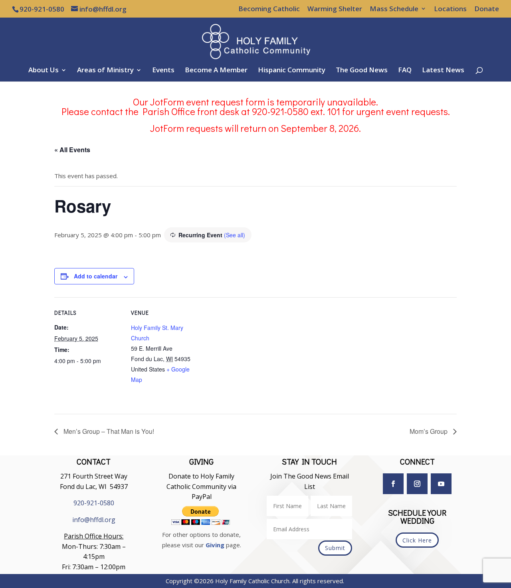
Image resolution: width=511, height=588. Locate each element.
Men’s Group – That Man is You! (108, 431)
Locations (450, 9)
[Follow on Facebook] (393, 483)
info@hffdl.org (93, 519)
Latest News (443, 70)
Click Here (417, 540)
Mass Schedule (394, 9)
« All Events (72, 149)
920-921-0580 (93, 503)
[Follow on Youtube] (441, 483)
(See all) (234, 235)
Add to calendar (95, 276)
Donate (486, 9)
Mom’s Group (429, 431)
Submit (335, 548)
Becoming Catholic (269, 9)
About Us (43, 70)
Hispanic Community (291, 70)
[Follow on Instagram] (417, 483)
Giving (215, 545)
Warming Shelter (334, 9)
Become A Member (216, 70)
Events (163, 70)
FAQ (405, 70)
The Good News (362, 70)
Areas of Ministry (105, 70)
